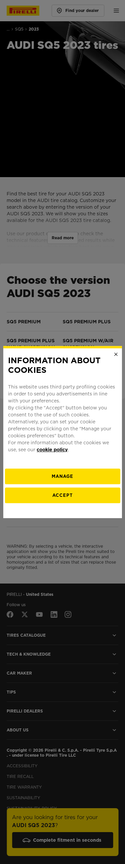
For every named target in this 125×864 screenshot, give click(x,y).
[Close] (116, 354)
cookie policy (52, 449)
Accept (62, 495)
